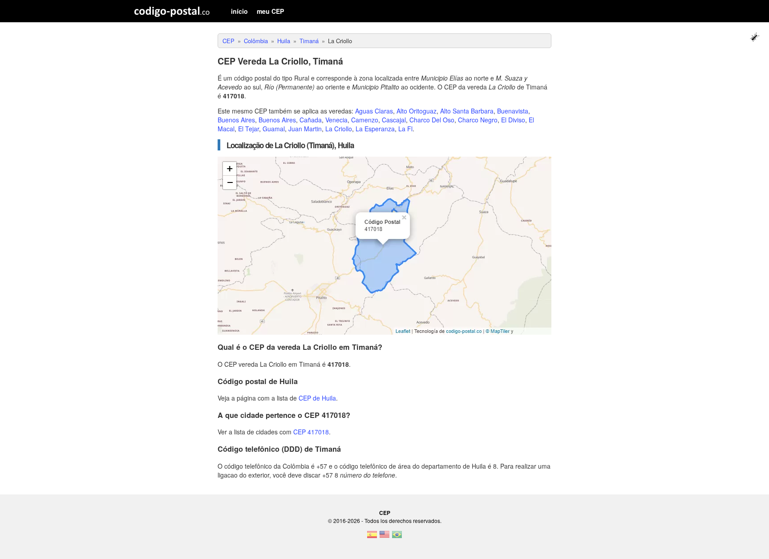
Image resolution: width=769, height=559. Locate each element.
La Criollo (338, 128)
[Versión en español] (372, 537)
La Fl (405, 128)
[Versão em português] (397, 537)
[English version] (384, 537)
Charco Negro (478, 119)
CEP (384, 513)
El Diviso (513, 119)
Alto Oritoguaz (417, 110)
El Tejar (248, 128)
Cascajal (394, 119)
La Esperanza (375, 128)
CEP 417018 (311, 431)
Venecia (336, 119)
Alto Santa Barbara (467, 110)
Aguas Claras (374, 110)
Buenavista (512, 110)
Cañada (311, 119)
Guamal (274, 128)
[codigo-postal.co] (172, 11)
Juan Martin (305, 128)
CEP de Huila (317, 397)
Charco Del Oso (431, 119)
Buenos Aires (236, 119)
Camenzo (364, 119)
